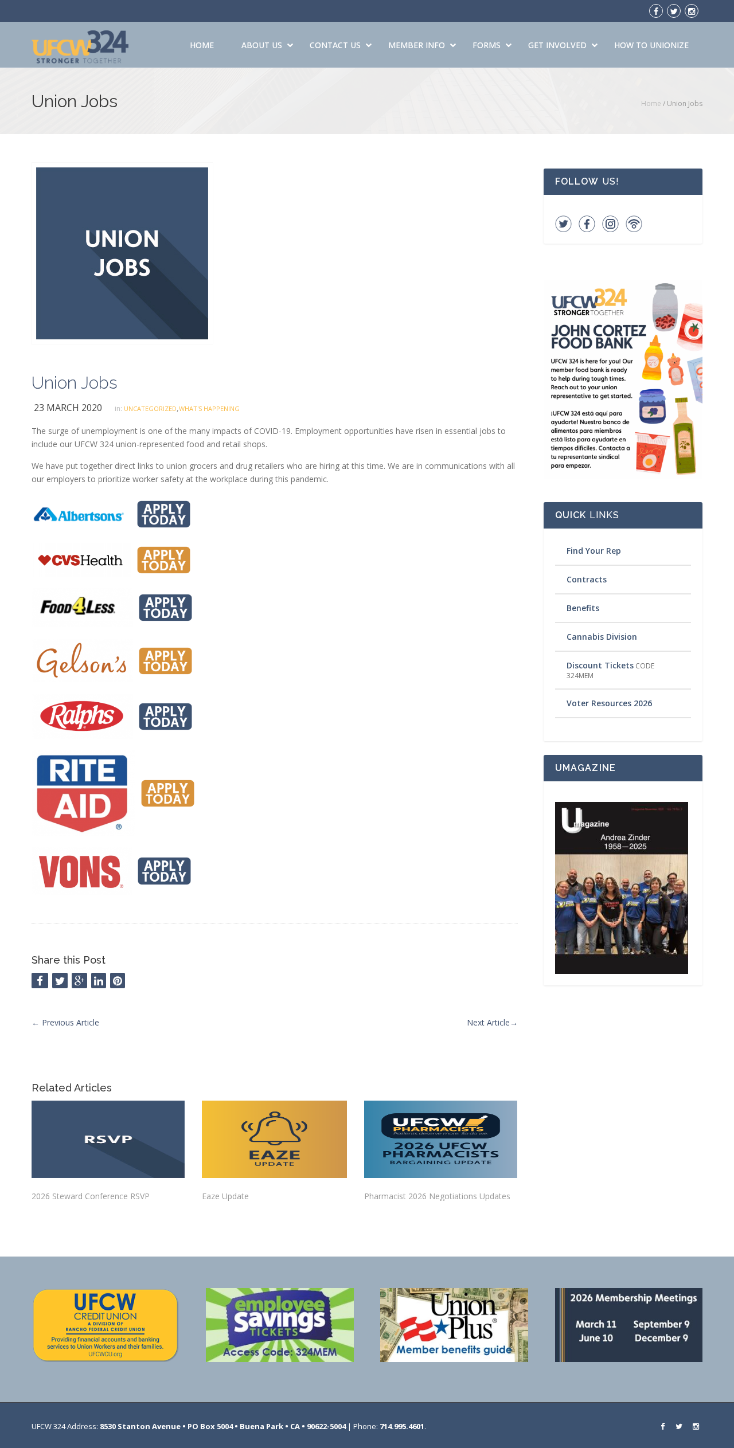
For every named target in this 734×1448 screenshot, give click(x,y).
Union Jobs (75, 383)
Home (202, 45)
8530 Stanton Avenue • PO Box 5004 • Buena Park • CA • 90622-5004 (223, 1426)
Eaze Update (225, 1196)
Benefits (583, 607)
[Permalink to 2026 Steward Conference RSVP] (108, 1139)
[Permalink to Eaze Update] (274, 1139)
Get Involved (557, 45)
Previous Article (65, 1022)
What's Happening (209, 408)
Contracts (587, 579)
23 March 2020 (68, 407)
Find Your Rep (594, 550)
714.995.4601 (402, 1426)
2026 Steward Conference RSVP (91, 1196)
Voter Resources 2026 (609, 703)
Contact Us (335, 45)
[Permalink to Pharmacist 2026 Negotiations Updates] (440, 1139)
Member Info (416, 45)
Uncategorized (150, 408)
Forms (487, 45)
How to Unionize (651, 45)
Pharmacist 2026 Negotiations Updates (437, 1196)
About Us (261, 45)
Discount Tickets (600, 665)
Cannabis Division (602, 636)
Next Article (492, 1022)
